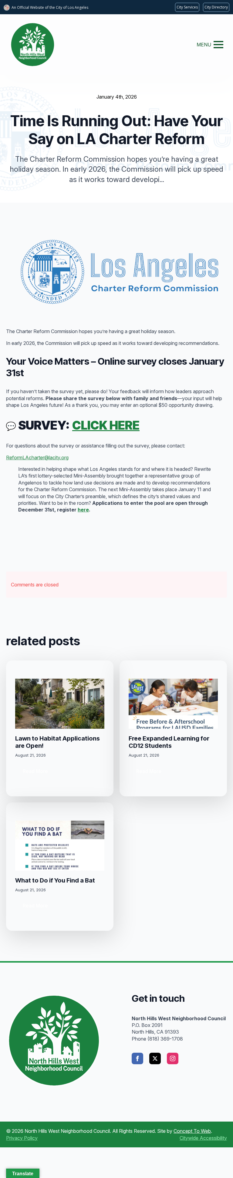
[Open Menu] (218, 44)
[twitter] (155, 1058)
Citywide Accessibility (203, 1138)
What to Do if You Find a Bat (55, 880)
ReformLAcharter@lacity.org (37, 457)
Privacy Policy (22, 1138)
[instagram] (172, 1058)
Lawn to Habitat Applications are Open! (57, 742)
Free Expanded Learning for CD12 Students (169, 742)
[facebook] (137, 1058)
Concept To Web (192, 1131)
